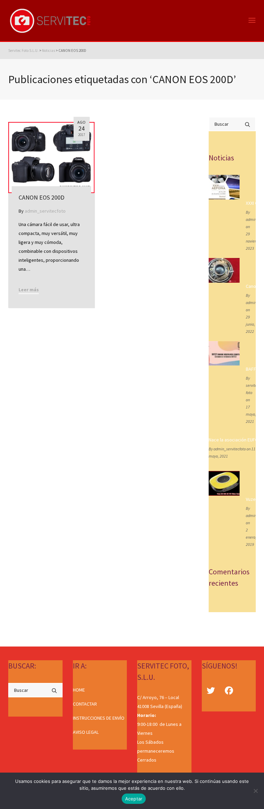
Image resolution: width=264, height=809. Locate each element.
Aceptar (134, 798)
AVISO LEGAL (86, 732)
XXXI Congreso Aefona (249, 203)
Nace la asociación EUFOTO (232, 440)
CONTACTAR (85, 704)
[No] (255, 790)
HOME (79, 690)
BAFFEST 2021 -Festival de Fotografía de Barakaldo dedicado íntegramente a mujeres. (249, 369)
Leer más (29, 289)
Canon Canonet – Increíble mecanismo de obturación (249, 286)
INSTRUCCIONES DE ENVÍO (98, 718)
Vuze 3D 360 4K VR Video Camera (249, 499)
